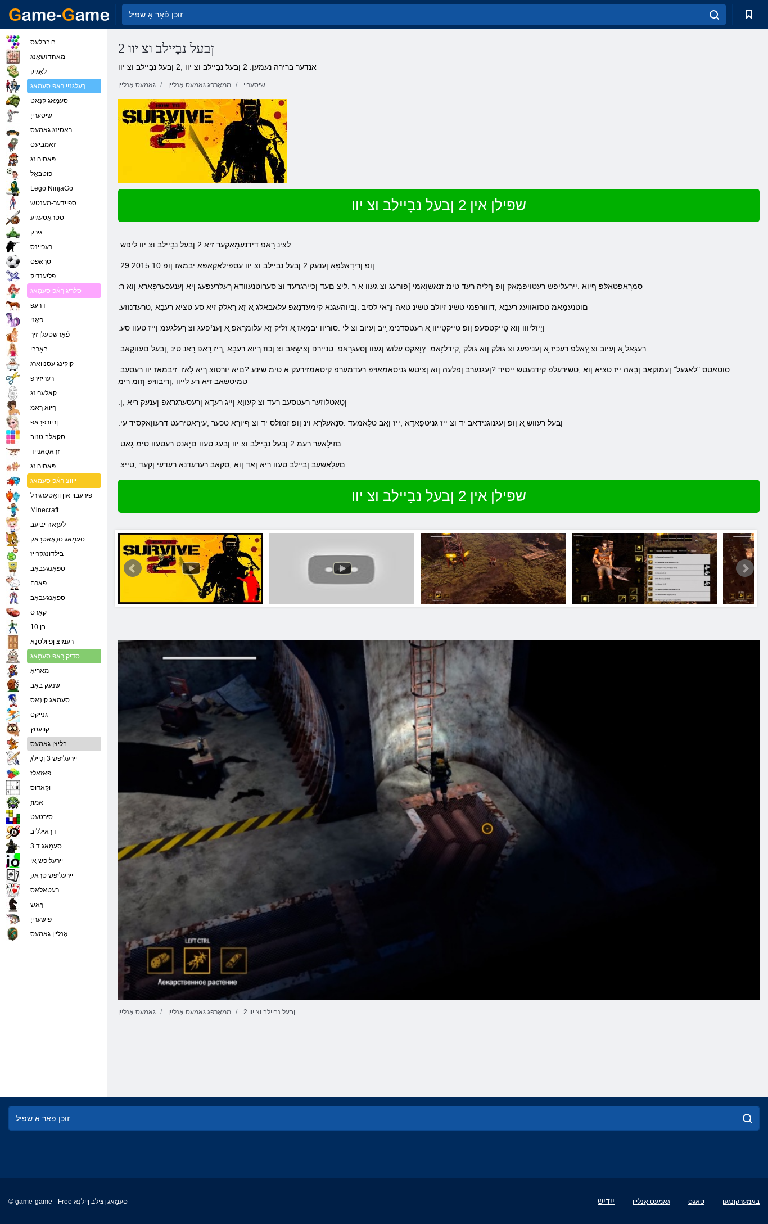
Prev (133, 568)
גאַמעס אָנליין (651, 1201)
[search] (714, 14)
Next (745, 568)
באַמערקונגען (741, 1201)
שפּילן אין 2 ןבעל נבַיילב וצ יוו (438, 205)
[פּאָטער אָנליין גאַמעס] (59, 14)
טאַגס (696, 1201)
